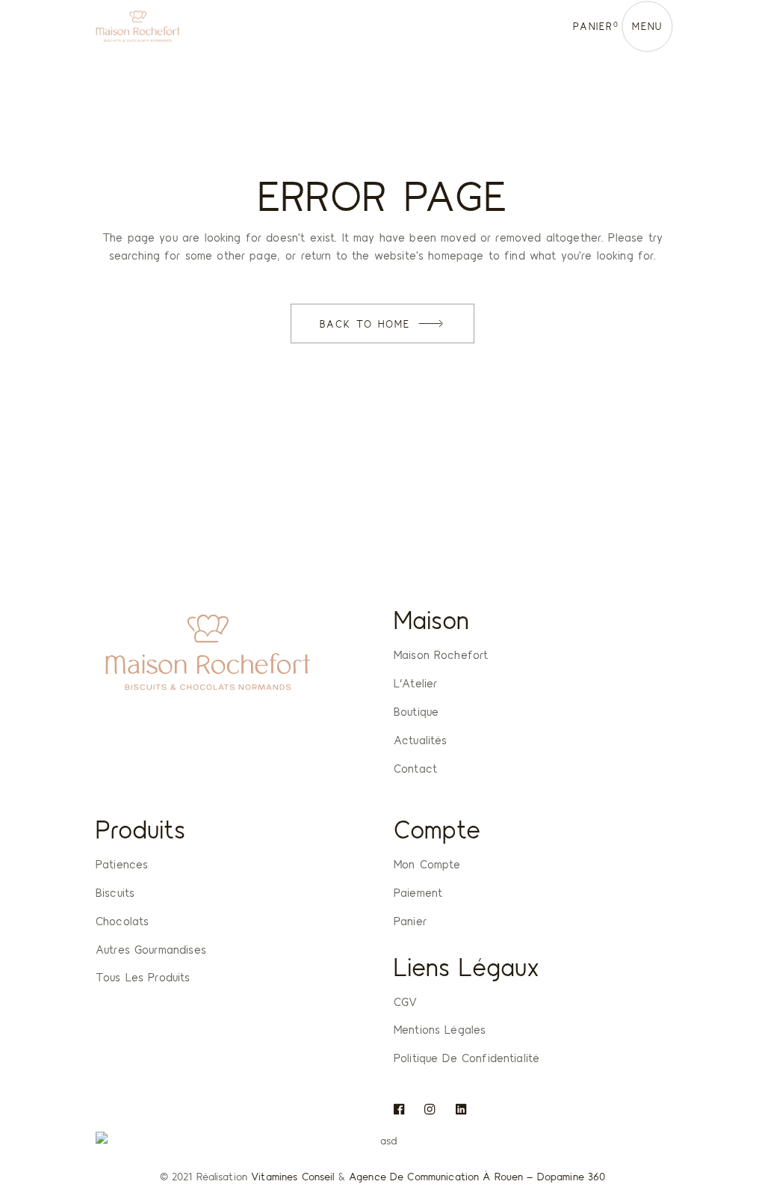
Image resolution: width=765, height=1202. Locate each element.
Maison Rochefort (441, 654)
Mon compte (427, 864)
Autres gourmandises (151, 949)
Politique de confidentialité (466, 1057)
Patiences (122, 864)
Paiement (418, 892)
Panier (410, 920)
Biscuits (115, 892)
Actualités (420, 739)
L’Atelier (415, 683)
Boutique (416, 711)
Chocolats (122, 920)
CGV (405, 1001)
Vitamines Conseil (292, 1176)
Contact (415, 768)
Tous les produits (143, 977)
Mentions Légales (440, 1029)
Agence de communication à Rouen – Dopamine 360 (477, 1176)
